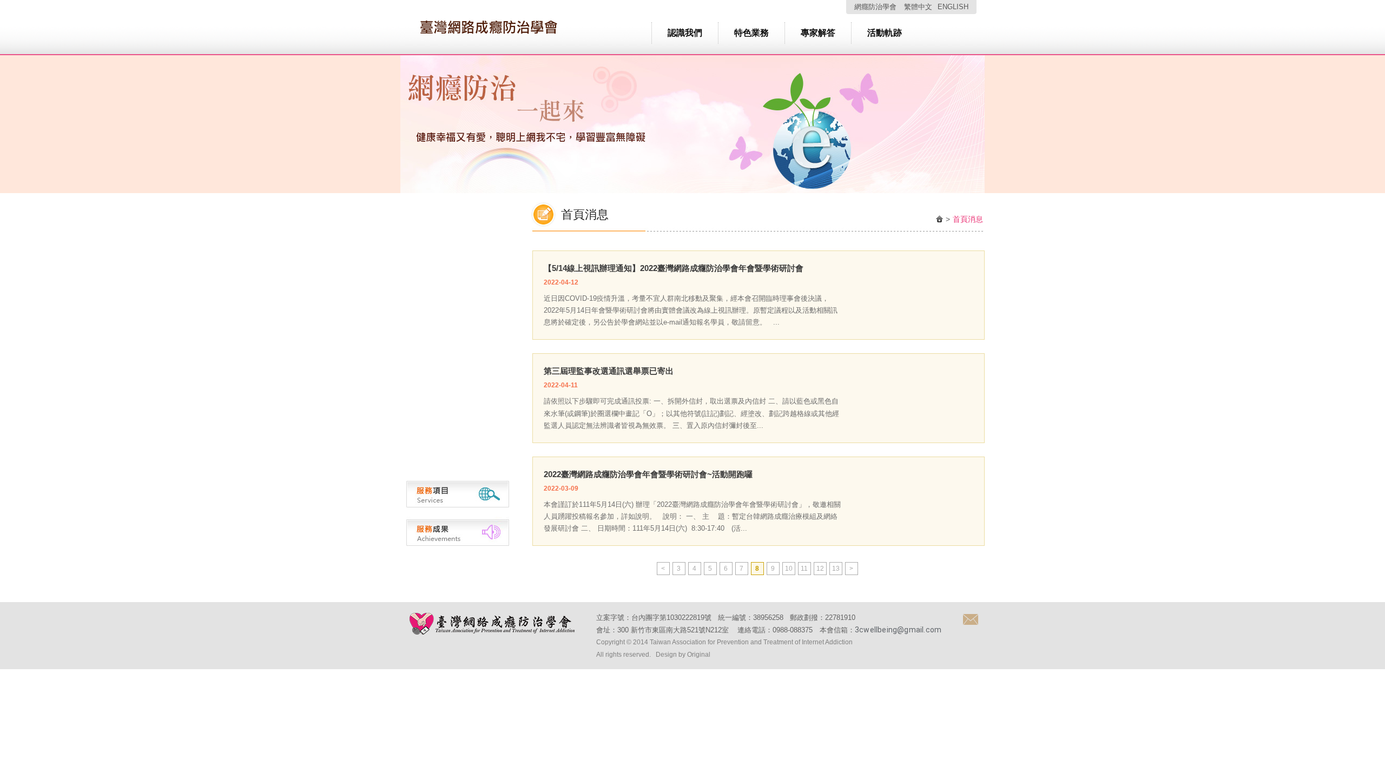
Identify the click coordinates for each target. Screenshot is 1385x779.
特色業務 (751, 32)
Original (698, 654)
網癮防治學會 (875, 7)
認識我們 (685, 32)
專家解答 (818, 32)
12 (820, 568)
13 (836, 568)
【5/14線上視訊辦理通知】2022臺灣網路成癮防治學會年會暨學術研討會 (673, 268)
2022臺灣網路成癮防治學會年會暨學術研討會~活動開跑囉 (648, 474)
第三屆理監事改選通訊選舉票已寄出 (609, 370)
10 (789, 568)
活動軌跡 (884, 32)
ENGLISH (953, 7)
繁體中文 (918, 7)
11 (804, 568)
